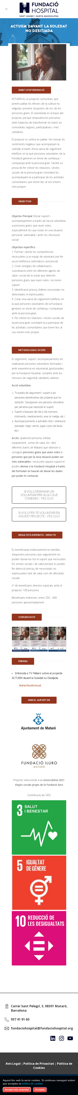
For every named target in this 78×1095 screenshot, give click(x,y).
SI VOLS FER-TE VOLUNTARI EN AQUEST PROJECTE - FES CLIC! (39, 514)
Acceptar (40, 1089)
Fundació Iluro (54, 784)
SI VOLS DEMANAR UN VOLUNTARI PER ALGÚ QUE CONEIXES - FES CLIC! (39, 495)
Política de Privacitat (38, 1064)
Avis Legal (13, 1064)
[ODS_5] (39, 883)
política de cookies (32, 1083)
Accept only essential (17, 1089)
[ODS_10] (39, 938)
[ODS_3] (39, 827)
